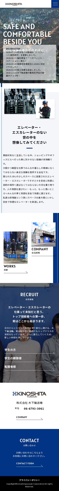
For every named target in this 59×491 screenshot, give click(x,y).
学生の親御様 (13, 358)
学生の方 (10, 350)
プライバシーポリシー (29, 480)
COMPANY (21, 417)
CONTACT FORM (25, 463)
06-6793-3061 (34, 408)
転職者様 (10, 366)
